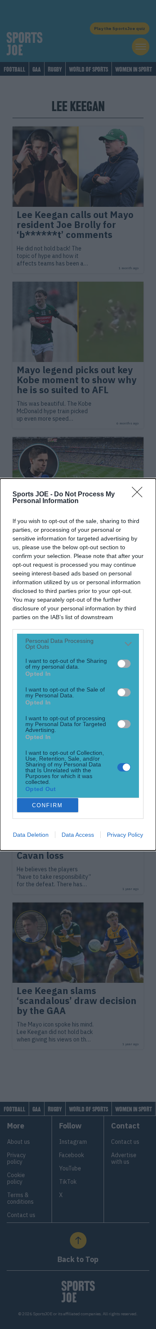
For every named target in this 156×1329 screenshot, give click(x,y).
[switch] (124, 664)
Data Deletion (31, 834)
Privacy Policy (125, 834)
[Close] (140, 495)
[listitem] (78, 644)
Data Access (78, 834)
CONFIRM (47, 805)
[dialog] (78, 664)
